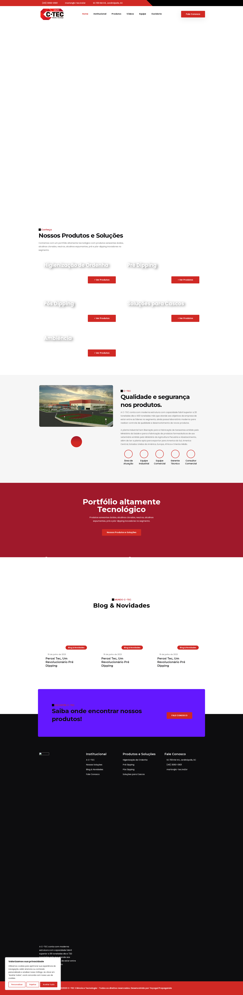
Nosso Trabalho (53, 186)
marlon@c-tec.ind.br (75, 3)
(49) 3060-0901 (50, 3)
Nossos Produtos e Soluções (121, 532)
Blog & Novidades (76, 647)
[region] (33, 973)
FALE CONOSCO (179, 715)
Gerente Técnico (175, 462)
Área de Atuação (128, 462)
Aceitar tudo (49, 984)
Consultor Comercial (191, 462)
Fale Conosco (193, 14)
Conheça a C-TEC (54, 89)
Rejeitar (32, 984)
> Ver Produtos (101, 279)
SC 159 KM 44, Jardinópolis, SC (108, 3)
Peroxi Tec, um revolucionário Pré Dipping (59, 662)
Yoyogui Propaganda (161, 988)
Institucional (100, 13)
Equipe (142, 13)
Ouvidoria (156, 13)
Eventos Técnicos (87, 186)
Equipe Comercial (159, 462)
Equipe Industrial (144, 462)
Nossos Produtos (89, 89)
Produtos (116, 13)
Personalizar (17, 984)
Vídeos (130, 13)
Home (85, 13)
